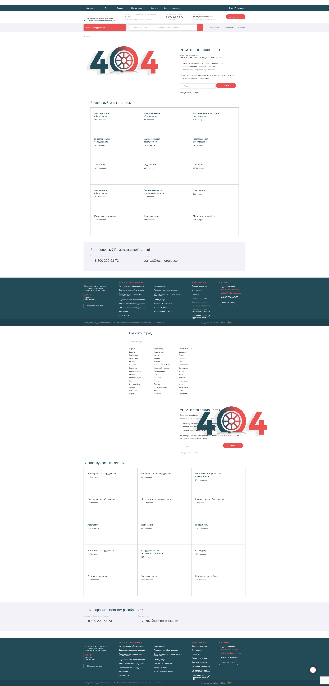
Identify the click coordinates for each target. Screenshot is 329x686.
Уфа (181, 384)
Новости (195, 294)
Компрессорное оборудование (132, 307)
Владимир (133, 355)
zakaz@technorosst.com (203, 17)
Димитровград (135, 371)
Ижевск (132, 381)
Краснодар (158, 349)
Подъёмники (124, 315)
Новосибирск (159, 371)
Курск (156, 355)
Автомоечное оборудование (166, 290)
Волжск (132, 362)
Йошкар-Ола (134, 384)
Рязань (157, 390)
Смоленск (183, 358)
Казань (132, 387)
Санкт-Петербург (186, 349)
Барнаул (132, 349)
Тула (181, 374)
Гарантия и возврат (200, 298)
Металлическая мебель (164, 311)
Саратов (182, 355)
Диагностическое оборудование (132, 303)
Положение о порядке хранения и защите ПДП (201, 317)
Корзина (241, 27)
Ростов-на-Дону (160, 387)
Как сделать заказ (199, 286)
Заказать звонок (235, 17)
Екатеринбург (135, 378)
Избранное (214, 27)
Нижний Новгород (161, 368)
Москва (157, 362)
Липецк (157, 358)
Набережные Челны (162, 365)
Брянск (132, 352)
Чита (181, 390)
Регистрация (240, 8)
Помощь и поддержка (201, 306)
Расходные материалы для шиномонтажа (130, 294)
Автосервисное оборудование (131, 286)
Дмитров (132, 374)
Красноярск (159, 352)
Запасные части (160, 307)
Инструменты (159, 286)
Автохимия (123, 311)
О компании (197, 290)
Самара (157, 394)
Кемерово (133, 390)
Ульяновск (183, 381)
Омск (156, 374)
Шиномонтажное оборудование (132, 290)
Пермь (157, 384)
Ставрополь (184, 365)
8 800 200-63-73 (174, 17)
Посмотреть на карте (230, 289)
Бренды (108, 8)
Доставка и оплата (199, 302)
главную (195, 93)
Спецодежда (159, 299)
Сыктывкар (183, 368)
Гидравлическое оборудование (132, 299)
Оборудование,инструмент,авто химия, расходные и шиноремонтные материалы (99, 19)
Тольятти (182, 371)
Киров (131, 394)
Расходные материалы (163, 303)
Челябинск (183, 387)
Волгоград (133, 358)
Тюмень (182, 378)
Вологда (132, 365)
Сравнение (229, 27)
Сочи (181, 362)
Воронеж (133, 368)
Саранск (182, 352)
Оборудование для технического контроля (168, 294)
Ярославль (183, 394)
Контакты (154, 8)
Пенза (156, 381)
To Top (313, 670)
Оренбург (158, 378)
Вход (231, 8)
